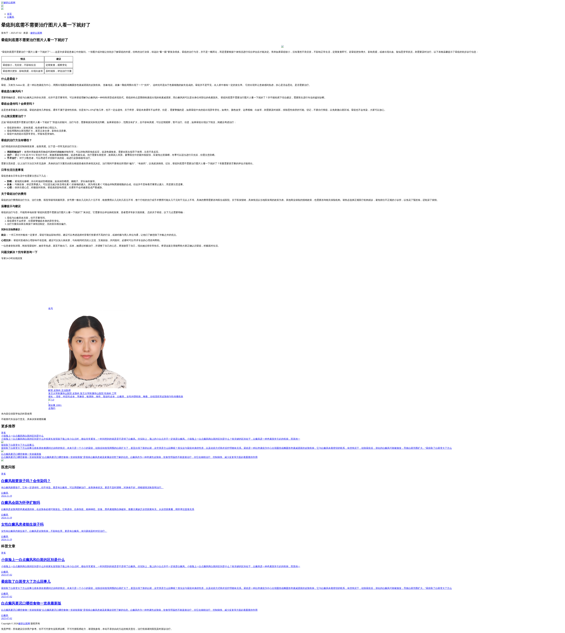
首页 (9, 14)
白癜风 (10, 17)
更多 (3, 432)
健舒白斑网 (36, 33)
